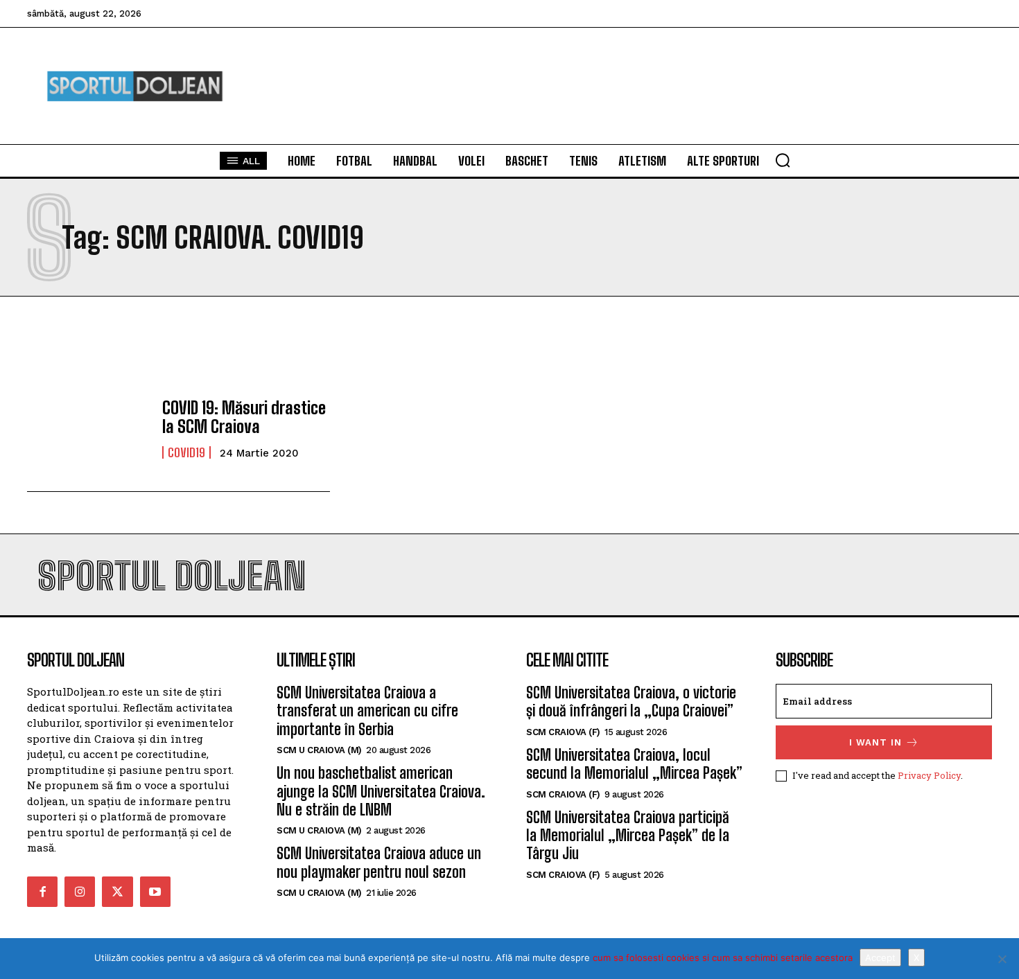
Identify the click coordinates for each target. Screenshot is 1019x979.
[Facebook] (42, 891)
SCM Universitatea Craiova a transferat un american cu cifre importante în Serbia (367, 711)
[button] (782, 160)
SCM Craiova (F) (563, 732)
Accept (880, 957)
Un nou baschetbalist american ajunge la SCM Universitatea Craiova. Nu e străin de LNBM (381, 791)
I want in (875, 742)
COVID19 (186, 452)
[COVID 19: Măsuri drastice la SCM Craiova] (87, 428)
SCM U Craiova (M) (319, 750)
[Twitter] (117, 891)
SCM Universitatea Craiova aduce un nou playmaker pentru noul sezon (379, 862)
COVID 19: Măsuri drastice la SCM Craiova (244, 417)
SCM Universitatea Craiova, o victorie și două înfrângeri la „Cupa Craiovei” (631, 701)
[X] (1002, 959)
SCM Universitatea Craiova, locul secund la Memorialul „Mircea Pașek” (634, 764)
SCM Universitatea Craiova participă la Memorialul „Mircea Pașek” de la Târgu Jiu (627, 835)
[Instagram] (79, 891)
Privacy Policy (929, 775)
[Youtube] (155, 891)
